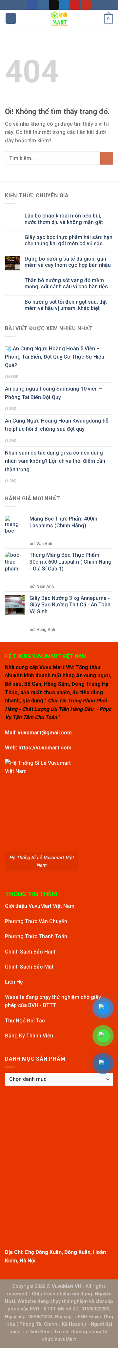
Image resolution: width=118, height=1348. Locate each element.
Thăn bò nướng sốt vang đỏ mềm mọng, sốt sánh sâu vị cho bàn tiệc (66, 283)
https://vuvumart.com (44, 748)
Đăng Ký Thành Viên (29, 1036)
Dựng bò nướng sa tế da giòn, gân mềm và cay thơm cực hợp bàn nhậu (68, 262)
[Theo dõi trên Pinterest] (75, 5)
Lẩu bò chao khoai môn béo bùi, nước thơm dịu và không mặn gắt (64, 219)
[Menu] (11, 18)
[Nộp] (106, 158)
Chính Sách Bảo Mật (29, 967)
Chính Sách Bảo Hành (31, 952)
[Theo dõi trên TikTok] (54, 5)
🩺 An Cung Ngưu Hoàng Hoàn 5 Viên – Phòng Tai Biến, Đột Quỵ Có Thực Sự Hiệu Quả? (54, 356)
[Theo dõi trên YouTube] (86, 5)
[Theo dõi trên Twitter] (64, 5)
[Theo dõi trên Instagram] (43, 5)
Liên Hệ (14, 982)
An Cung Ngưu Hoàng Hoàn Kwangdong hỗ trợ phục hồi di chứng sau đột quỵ (56, 425)
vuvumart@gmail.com (45, 733)
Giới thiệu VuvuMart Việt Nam (39, 906)
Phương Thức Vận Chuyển (36, 921)
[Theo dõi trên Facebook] (32, 5)
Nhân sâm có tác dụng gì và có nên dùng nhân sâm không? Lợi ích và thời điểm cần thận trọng (55, 461)
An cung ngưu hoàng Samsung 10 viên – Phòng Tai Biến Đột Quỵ (53, 393)
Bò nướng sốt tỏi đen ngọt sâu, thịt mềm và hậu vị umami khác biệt (66, 305)
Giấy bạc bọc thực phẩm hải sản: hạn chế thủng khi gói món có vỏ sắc (68, 240)
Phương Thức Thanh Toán (36, 936)
